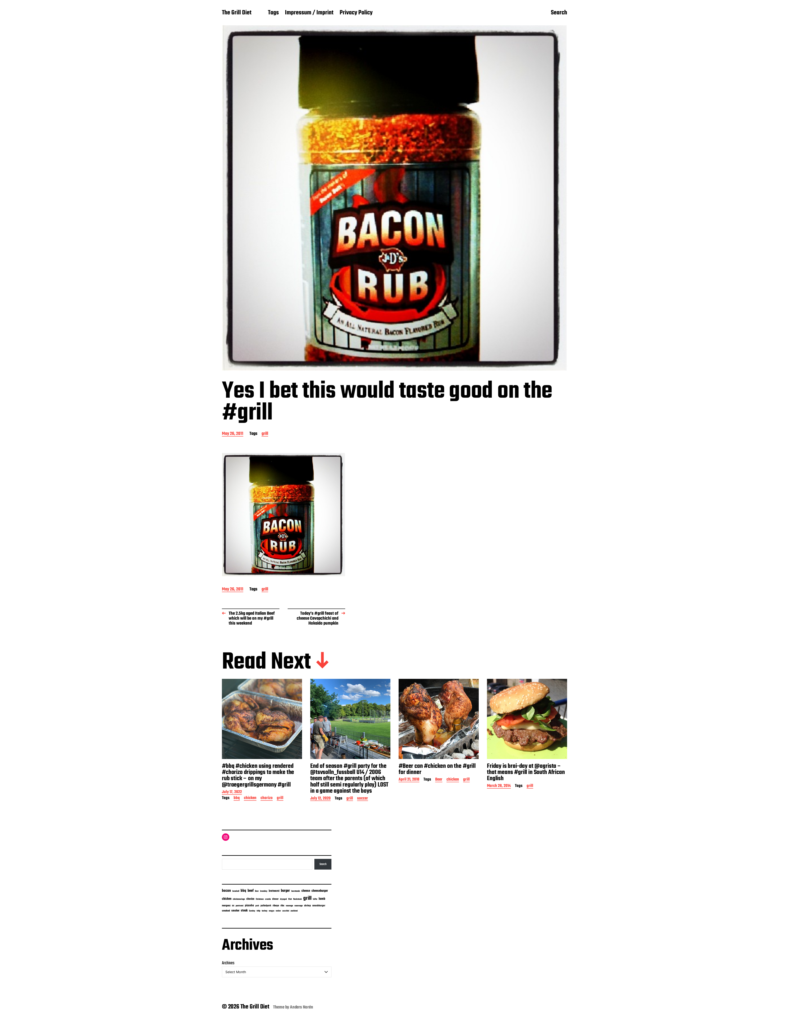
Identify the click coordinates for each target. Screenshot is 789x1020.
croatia (268, 899)
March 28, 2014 (499, 786)
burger (285, 891)
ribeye (276, 906)
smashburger (318, 906)
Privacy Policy (356, 12)
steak (244, 910)
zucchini (285, 911)
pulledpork (266, 906)
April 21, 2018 (409, 779)
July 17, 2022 (232, 792)
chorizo (267, 798)
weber (278, 911)
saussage (298, 906)
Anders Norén (301, 1007)
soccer (362, 798)
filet (290, 899)
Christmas (260, 899)
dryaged (283, 899)
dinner (275, 899)
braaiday (263, 891)
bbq (237, 798)
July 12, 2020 (320, 798)
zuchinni (294, 911)
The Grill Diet (236, 12)
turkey (264, 911)
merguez (226, 905)
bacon (226, 891)
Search (559, 13)
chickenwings (239, 899)
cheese (305, 890)
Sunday (252, 911)
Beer (438, 779)
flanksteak (297, 899)
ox (233, 906)
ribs (282, 906)
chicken (250, 798)
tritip (258, 911)
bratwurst (274, 891)
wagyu (271, 911)
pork (257, 905)
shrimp (307, 906)
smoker (235, 911)
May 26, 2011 (232, 434)
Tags (273, 12)
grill (265, 434)
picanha (249, 905)
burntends (295, 891)
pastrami (239, 906)
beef (251, 891)
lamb (322, 899)
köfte (315, 899)
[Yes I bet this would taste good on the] (283, 514)
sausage (289, 906)
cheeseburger (319, 890)
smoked (226, 911)
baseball (235, 891)
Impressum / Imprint (309, 12)
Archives (228, 963)
